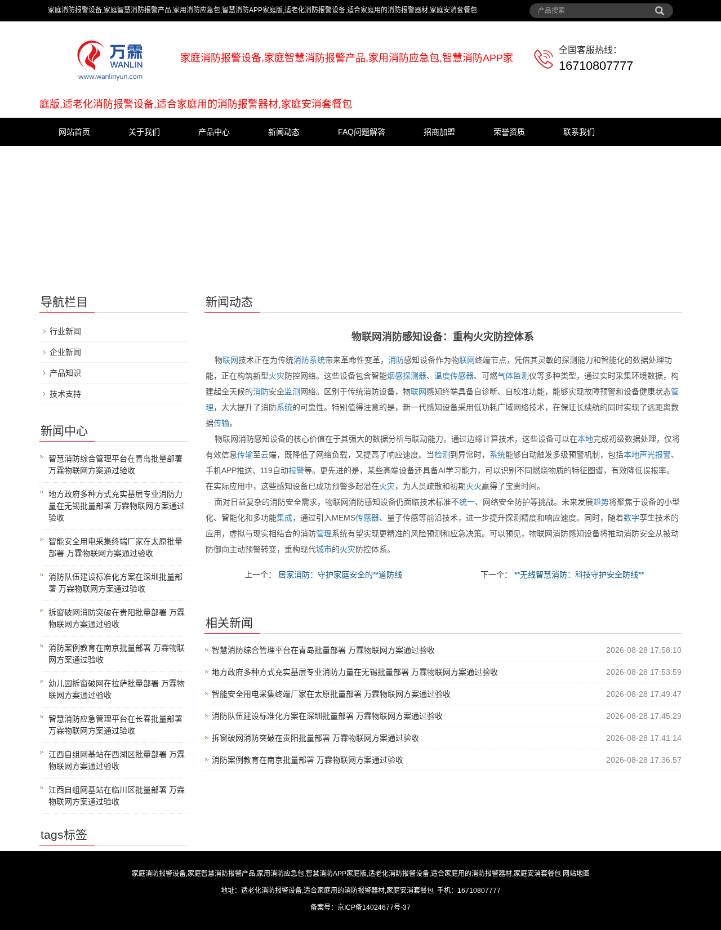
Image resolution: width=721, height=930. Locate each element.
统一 (467, 501)
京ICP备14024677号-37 (374, 907)
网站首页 (74, 131)
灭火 (474, 486)
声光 (647, 454)
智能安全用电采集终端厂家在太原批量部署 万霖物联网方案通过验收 (331, 693)
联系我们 (579, 131)
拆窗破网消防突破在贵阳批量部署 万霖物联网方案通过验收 (315, 737)
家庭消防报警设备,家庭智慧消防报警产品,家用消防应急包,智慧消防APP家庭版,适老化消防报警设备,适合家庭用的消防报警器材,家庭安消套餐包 (346, 874)
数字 (631, 517)
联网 (230, 359)
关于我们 (144, 131)
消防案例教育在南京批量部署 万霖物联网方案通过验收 (307, 759)
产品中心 (214, 131)
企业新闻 (65, 352)
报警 (663, 454)
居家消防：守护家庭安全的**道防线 (339, 574)
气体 (505, 375)
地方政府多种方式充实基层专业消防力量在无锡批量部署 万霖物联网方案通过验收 (355, 672)
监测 (521, 375)
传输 (221, 423)
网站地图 (576, 874)
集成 (284, 517)
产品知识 (65, 372)
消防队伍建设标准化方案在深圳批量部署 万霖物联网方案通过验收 (327, 715)
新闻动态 (284, 131)
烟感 (395, 375)
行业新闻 (65, 331)
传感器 (462, 375)
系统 (317, 359)
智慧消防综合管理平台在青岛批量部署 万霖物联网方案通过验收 (323, 650)
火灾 (276, 375)
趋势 (601, 501)
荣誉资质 (509, 131)
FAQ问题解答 (361, 131)
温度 (442, 375)
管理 (324, 533)
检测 (442, 454)
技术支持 (65, 393)
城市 (324, 549)
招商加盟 (439, 131)
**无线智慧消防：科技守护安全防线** (578, 574)
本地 (585, 438)
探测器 (414, 375)
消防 (301, 359)
